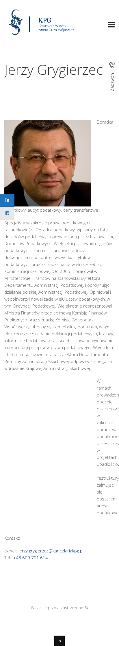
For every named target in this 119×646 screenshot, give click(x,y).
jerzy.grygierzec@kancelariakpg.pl (50, 551)
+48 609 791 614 (30, 558)
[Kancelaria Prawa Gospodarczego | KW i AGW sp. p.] (41, 37)
